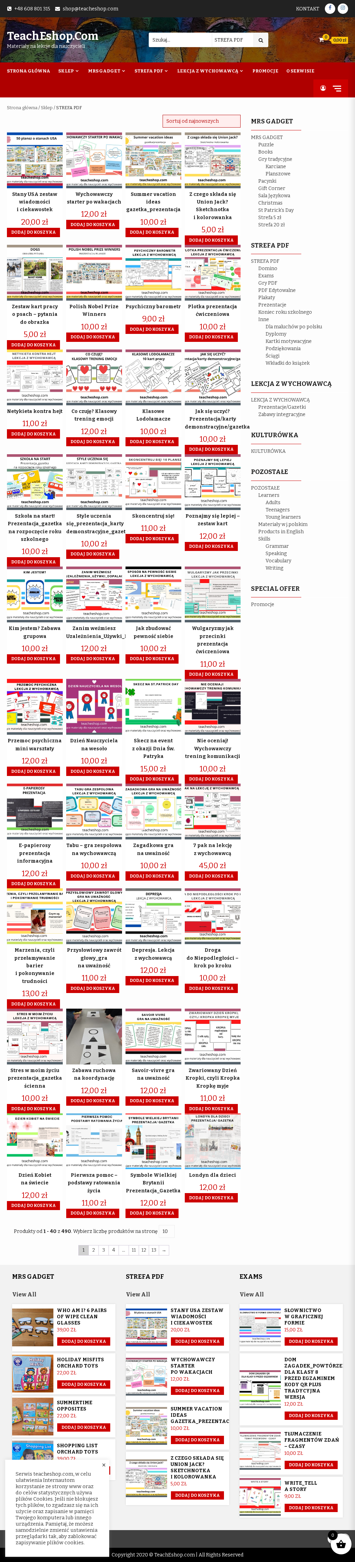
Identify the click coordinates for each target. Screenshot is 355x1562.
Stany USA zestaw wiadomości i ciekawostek (197, 1317)
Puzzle (266, 145)
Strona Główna (28, 71)
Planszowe (278, 174)
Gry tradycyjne (275, 159)
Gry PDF (267, 283)
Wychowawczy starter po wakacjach (193, 1366)
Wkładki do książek (288, 363)
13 (153, 1250)
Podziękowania (283, 349)
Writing (274, 568)
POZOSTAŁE (265, 488)
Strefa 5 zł (270, 218)
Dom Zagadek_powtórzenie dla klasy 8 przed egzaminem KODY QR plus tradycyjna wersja (318, 1378)
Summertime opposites (74, 1406)
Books (265, 152)
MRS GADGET (267, 137)
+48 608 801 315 (32, 9)
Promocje (265, 71)
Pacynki (267, 181)
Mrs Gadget (104, 71)
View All (24, 1294)
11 (134, 1250)
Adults (273, 503)
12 (143, 1250)
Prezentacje (272, 305)
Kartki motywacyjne (289, 341)
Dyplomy (276, 334)
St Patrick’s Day (276, 210)
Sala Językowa (274, 196)
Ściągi (272, 356)
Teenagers (278, 510)
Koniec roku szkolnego (285, 312)
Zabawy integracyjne (281, 414)
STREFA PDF (265, 261)
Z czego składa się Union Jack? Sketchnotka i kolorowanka (197, 1467)
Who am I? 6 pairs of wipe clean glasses (82, 1317)
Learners (268, 495)
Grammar (277, 546)
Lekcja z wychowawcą (207, 71)
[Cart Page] (321, 39)
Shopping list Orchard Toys (77, 1449)
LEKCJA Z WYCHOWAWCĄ (280, 400)
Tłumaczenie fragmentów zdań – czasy (311, 1440)
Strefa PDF (149, 71)
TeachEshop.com (52, 36)
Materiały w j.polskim (283, 524)
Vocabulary (278, 561)
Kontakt (307, 9)
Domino (267, 268)
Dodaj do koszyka (83, 1427)
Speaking (276, 553)
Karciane (276, 167)
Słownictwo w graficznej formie (303, 1317)
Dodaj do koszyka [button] (33, 232)
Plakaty (266, 298)
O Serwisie (300, 71)
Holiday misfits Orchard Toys (80, 1363)
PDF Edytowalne (277, 290)
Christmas (270, 203)
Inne (263, 319)
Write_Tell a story (300, 1486)
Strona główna (22, 107)
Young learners (283, 517)
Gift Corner (271, 188)
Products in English (281, 532)
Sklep (66, 71)
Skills (264, 539)
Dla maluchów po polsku (294, 327)
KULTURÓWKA (268, 451)
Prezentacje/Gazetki (282, 407)
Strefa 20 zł (271, 225)
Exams (266, 276)
